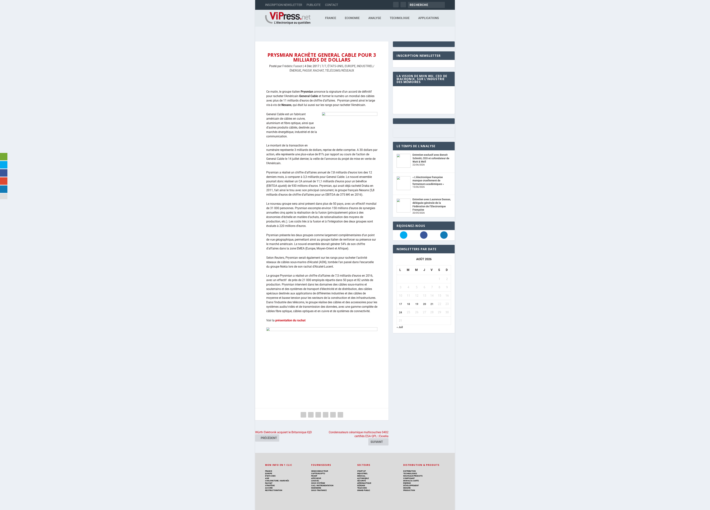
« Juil (400, 327)
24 (400, 312)
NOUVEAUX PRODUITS (412, 476)
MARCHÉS (284, 481)
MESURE (407, 488)
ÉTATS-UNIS (335, 66)
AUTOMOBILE (363, 478)
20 (424, 304)
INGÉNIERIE (316, 488)
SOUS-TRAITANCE (319, 490)
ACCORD (269, 488)
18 (408, 304)
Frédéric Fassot (292, 66)
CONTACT (331, 5)
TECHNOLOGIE (400, 18)
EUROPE (350, 66)
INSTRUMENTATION (324, 485)
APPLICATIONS (428, 18)
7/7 (324, 66)
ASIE (267, 478)
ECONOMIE (352, 18)
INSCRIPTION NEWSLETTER (283, 5)
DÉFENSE (361, 485)
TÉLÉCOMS (362, 488)
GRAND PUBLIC (363, 490)
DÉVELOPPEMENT (411, 485)
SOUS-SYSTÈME (318, 483)
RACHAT (318, 70)
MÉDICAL (361, 476)
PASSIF (307, 70)
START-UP (361, 471)
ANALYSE (374, 18)
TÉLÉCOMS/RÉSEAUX (339, 70)
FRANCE (330, 18)
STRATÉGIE (270, 485)
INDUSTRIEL (362, 473)
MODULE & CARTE (411, 481)
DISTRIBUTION (409, 471)
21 (431, 304)
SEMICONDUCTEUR (319, 471)
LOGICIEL (315, 481)
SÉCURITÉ (361, 481)
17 (400, 304)
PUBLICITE (314, 5)
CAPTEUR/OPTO (318, 473)
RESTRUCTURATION (273, 490)
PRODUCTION (409, 490)
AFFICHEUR (316, 478)
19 (416, 304)
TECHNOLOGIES (410, 473)
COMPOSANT (409, 478)
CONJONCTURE (272, 481)
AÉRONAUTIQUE (364, 483)
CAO (313, 485)
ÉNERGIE (407, 483)
